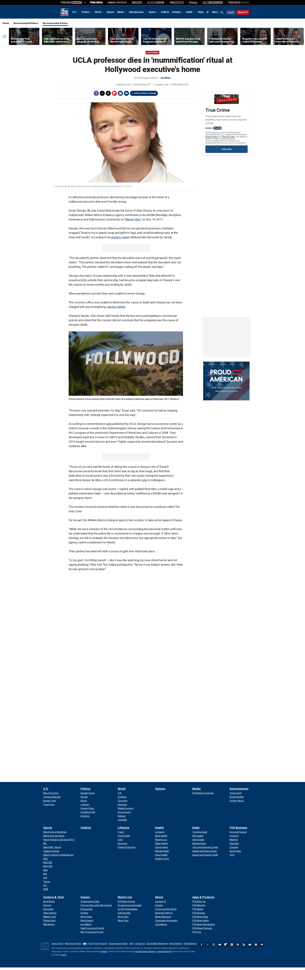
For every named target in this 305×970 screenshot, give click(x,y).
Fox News (64, 12)
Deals (196, 827)
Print (120, 93)
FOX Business (238, 827)
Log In (231, 12)
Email (126, 93)
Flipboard (114, 93)
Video (201, 12)
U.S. (74, 12)
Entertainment (136, 12)
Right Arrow (299, 36)
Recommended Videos (26, 23)
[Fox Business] (117, 2)
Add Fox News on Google (145, 93)
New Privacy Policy (73, 944)
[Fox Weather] (176, 2)
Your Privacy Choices (97, 944)
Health (189, 12)
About (159, 897)
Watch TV (242, 12)
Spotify (256, 944)
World (98, 12)
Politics (86, 12)
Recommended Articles (55, 23)
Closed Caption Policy (118, 944)
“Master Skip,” (133, 219)
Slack (237, 944)
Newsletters (249, 944)
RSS (243, 944)
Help (131, 944)
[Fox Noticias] (213, 2)
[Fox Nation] (137, 2)
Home (6, 23)
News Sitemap (175, 944)
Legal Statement (164, 951)
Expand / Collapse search (222, 12)
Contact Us (140, 944)
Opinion (110, 12)
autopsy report (120, 237)
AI (208, 12)
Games (85, 897)
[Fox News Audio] (155, 2)
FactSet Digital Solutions (145, 951)
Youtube (219, 944)
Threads (108, 93)
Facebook (96, 93)
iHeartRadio (262, 944)
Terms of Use (228, 136)
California (152, 52)
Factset (104, 951)
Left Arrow (4, 36)
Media (120, 12)
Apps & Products (203, 897)
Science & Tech (53, 897)
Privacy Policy (211, 136)
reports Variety (116, 306)
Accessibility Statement (157, 944)
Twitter (102, 93)
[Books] (239, 2)
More (215, 12)
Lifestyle (176, 12)
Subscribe (227, 149)
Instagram (213, 944)
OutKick (165, 12)
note (109, 423)
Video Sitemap (190, 944)
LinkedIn (231, 944)
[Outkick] (193, 2)
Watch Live (125, 897)
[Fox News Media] (96, 2)
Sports (152, 12)
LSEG (64, 955)
